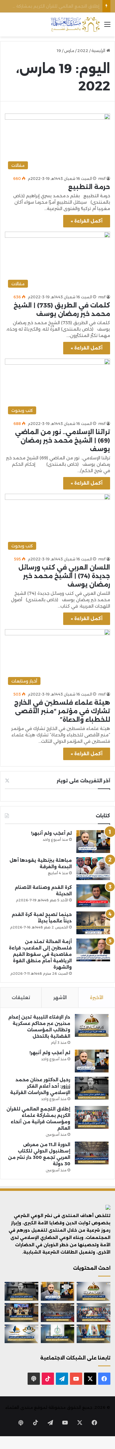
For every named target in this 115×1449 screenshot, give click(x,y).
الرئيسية (98, 50)
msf (101, 178)
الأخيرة (96, 997)
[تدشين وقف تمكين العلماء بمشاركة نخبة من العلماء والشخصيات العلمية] (21, 1312)
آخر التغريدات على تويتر (83, 781)
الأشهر (60, 997)
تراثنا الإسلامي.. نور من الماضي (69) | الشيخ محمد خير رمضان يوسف (62, 440)
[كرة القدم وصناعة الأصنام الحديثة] (93, 895)
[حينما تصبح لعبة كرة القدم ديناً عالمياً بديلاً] (93, 922)
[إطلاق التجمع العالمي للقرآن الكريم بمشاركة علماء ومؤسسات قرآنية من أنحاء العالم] (92, 1117)
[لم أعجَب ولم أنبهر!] (93, 841)
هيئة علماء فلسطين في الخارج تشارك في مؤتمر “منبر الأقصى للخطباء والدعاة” (62, 711)
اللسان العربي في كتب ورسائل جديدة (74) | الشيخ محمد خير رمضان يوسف (64, 576)
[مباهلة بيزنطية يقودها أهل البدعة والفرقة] (93, 868)
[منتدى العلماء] (75, 24)
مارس (69, 50)
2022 (82, 50)
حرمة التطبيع (89, 187)
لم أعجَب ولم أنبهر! (51, 833)
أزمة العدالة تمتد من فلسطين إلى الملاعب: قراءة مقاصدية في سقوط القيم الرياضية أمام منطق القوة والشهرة (40, 954)
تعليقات (21, 997)
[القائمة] (107, 26)
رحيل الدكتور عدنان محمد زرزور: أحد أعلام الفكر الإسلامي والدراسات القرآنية (40, 1086)
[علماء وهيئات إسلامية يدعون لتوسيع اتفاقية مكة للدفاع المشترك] (93, 1333)
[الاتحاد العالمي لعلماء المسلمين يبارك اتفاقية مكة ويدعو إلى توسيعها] (58, 1333)
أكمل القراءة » (86, 221)
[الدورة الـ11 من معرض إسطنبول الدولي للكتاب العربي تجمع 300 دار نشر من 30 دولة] (92, 1153)
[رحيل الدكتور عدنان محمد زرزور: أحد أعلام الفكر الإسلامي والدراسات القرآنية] (92, 1088)
